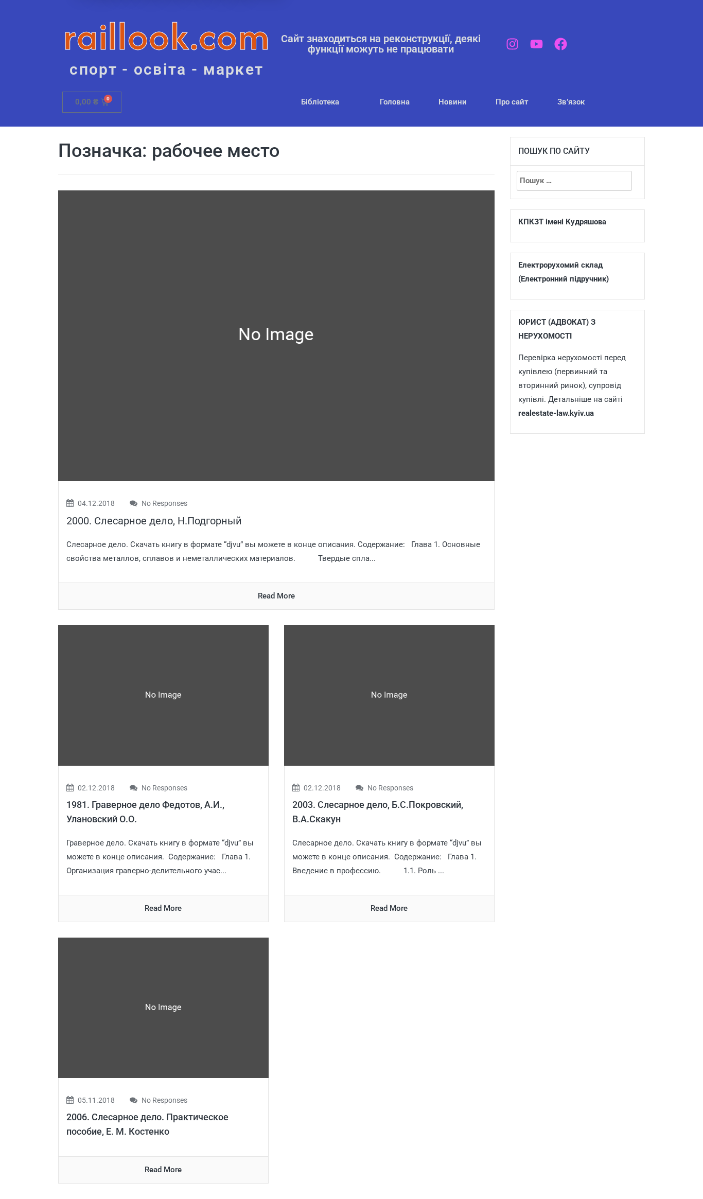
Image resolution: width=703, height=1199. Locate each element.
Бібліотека (320, 102)
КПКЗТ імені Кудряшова (562, 221)
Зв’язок (571, 102)
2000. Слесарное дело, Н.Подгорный (154, 521)
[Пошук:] (574, 181)
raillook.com (166, 36)
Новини (452, 102)
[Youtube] (536, 44)
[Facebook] (560, 44)
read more (276, 596)
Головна (395, 102)
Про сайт (512, 102)
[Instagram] (512, 44)
